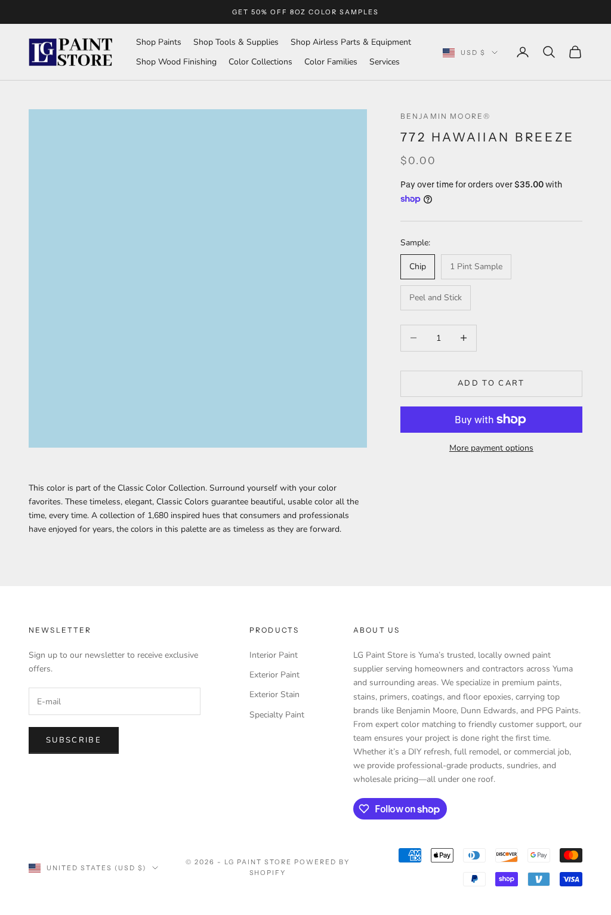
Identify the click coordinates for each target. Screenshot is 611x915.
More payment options (491, 448)
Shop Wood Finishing (176, 61)
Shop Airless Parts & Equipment (351, 42)
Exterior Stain (274, 694)
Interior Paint (273, 655)
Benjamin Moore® (445, 116)
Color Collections (260, 61)
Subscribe (73, 740)
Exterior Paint (274, 674)
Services (384, 61)
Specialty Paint (276, 714)
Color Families (330, 61)
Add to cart (491, 383)
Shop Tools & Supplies (236, 42)
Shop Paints (158, 42)
